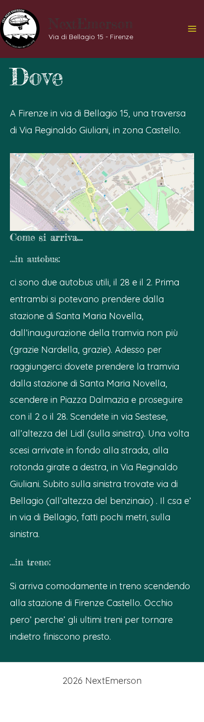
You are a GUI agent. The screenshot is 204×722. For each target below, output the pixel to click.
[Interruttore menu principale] (192, 29)
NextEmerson (91, 23)
